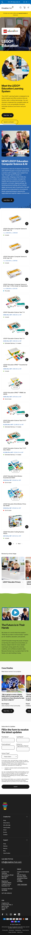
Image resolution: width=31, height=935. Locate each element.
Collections (7, 37)
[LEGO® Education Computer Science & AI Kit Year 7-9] (15, 218)
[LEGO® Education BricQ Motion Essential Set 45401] (15, 466)
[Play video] (15, 612)
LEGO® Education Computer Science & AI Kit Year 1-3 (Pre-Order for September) (15, 285)
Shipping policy (18, 930)
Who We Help (6, 825)
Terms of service (25, 930)
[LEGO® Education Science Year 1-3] (15, 328)
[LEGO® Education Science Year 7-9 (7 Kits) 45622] (15, 438)
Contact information (12, 932)
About (4, 829)
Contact (5, 834)
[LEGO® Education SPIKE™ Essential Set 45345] (15, 354)
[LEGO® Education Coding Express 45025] (15, 521)
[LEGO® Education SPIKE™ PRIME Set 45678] (15, 382)
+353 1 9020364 (22, 884)
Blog (4, 850)
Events (5, 832)
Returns (5, 848)
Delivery (5, 846)
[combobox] (26, 2)
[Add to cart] (26, 307)
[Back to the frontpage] (2, 37)
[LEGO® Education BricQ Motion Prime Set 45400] (15, 493)
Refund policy (11, 930)
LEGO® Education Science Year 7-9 (13, 312)
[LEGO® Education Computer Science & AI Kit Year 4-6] (15, 246)
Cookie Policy (20, 932)
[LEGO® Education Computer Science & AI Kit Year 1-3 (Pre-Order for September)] (15, 274)
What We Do (6, 822)
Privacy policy (5, 930)
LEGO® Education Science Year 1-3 (13, 338)
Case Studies (6, 827)
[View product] (26, 223)
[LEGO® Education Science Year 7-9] (15, 302)
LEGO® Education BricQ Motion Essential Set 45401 (12, 476)
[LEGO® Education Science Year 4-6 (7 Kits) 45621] (15, 410)
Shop (4, 820)
